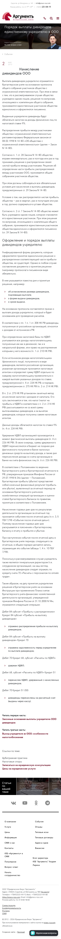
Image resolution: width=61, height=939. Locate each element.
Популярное (10, 862)
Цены (7, 832)
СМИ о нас (10, 843)
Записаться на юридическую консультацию (26, 765)
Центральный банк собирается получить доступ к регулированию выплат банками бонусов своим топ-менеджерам (32, 785)
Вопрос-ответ (11, 867)
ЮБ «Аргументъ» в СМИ (14, 855)
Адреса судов (41, 843)
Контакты (9, 848)
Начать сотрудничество (12, 873)
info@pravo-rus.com (43, 3)
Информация (11, 838)
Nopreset (21, 932)
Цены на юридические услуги (19, 769)
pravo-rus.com (49, 923)
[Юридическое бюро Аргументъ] (18, 15)
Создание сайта (8, 932)
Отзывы (38, 827)
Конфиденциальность (11, 908)
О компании (10, 822)
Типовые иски (41, 832)
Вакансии (39, 848)
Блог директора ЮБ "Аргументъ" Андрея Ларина (44, 861)
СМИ (4, 913)
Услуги (8, 827)
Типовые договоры (44, 838)
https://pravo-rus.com (11, 897)
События (8, 54)
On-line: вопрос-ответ (13, 45)
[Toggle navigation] (58, 18)
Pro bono (6, 911)
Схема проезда (8, 905)
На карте (45, 892)
